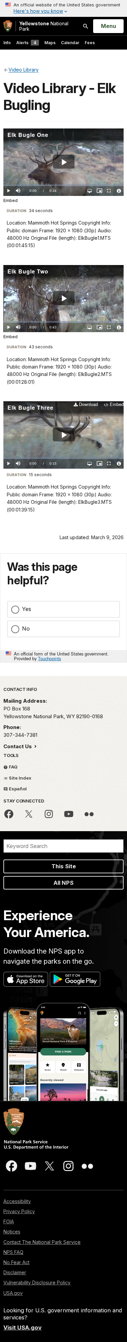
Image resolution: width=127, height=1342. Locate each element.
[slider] (63, 185)
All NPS (63, 882)
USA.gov (13, 1293)
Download (88, 404)
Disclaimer (14, 1272)
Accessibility (17, 1201)
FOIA (8, 1221)
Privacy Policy (19, 1211)
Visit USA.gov (22, 1327)
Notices (11, 1231)
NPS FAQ (13, 1252)
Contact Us (18, 746)
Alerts (26, 42)
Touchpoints (49, 658)
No (26, 628)
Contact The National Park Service (42, 1242)
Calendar (70, 42)
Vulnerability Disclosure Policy (36, 1282)
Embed (10, 200)
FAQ (13, 766)
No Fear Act (16, 1262)
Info (7, 42)
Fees (90, 42)
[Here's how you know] (63, 8)
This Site (63, 866)
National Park (43, 26)
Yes (26, 609)
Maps (50, 42)
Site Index (19, 778)
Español (17, 788)
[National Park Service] (8, 26)
